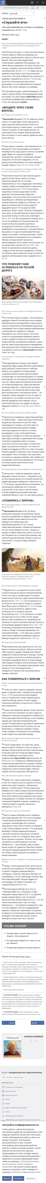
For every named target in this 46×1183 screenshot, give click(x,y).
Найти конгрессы (9, 1095)
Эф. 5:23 (29, 894)
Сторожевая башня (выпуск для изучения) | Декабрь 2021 (16, 8)
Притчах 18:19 (9, 761)
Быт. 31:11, (16, 601)
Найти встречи (9, 1091)
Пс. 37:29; (22, 406)
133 (9, 313)
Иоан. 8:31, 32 (8, 218)
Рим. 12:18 (6, 695)
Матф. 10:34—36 (31, 245)
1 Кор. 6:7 (16, 806)
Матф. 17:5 (29, 79)
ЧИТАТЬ (5, 13)
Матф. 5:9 (22, 884)
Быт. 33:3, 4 (33, 638)
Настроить (30, 1178)
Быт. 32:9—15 (36, 625)
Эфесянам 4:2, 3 (20, 738)
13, (22, 601)
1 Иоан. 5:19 (33, 165)
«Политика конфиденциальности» (26, 1172)
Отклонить (18, 1178)
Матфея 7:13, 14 (21, 115)
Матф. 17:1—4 (23, 71)
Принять (7, 1178)
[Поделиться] (38, 8)
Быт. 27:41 (30, 606)
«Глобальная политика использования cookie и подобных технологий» (20, 1164)
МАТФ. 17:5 (21, 30)
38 (24, 601)
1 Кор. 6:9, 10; (22, 165)
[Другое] (43, 8)
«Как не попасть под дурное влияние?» (29, 979)
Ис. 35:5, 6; (30, 406)
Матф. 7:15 (19, 189)
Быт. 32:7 (19, 614)
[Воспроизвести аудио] (33, 8)
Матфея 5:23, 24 (7, 507)
